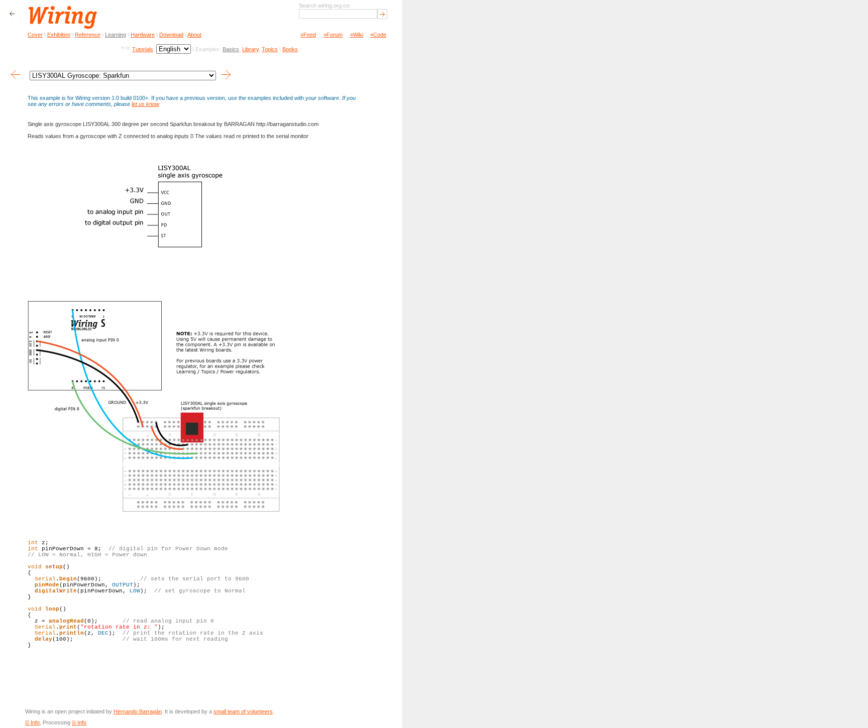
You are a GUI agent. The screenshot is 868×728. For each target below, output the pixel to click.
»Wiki (356, 35)
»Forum (333, 35)
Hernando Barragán (138, 711)
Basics (231, 49)
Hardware (143, 35)
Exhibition (58, 35)
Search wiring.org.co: (325, 6)
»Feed (308, 35)
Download (171, 35)
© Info (32, 722)
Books (290, 49)
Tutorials (142, 49)
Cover (35, 35)
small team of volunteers (243, 711)
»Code (378, 35)
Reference (87, 35)
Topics (270, 49)
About (194, 35)
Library (250, 49)
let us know (145, 104)
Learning (115, 35)
